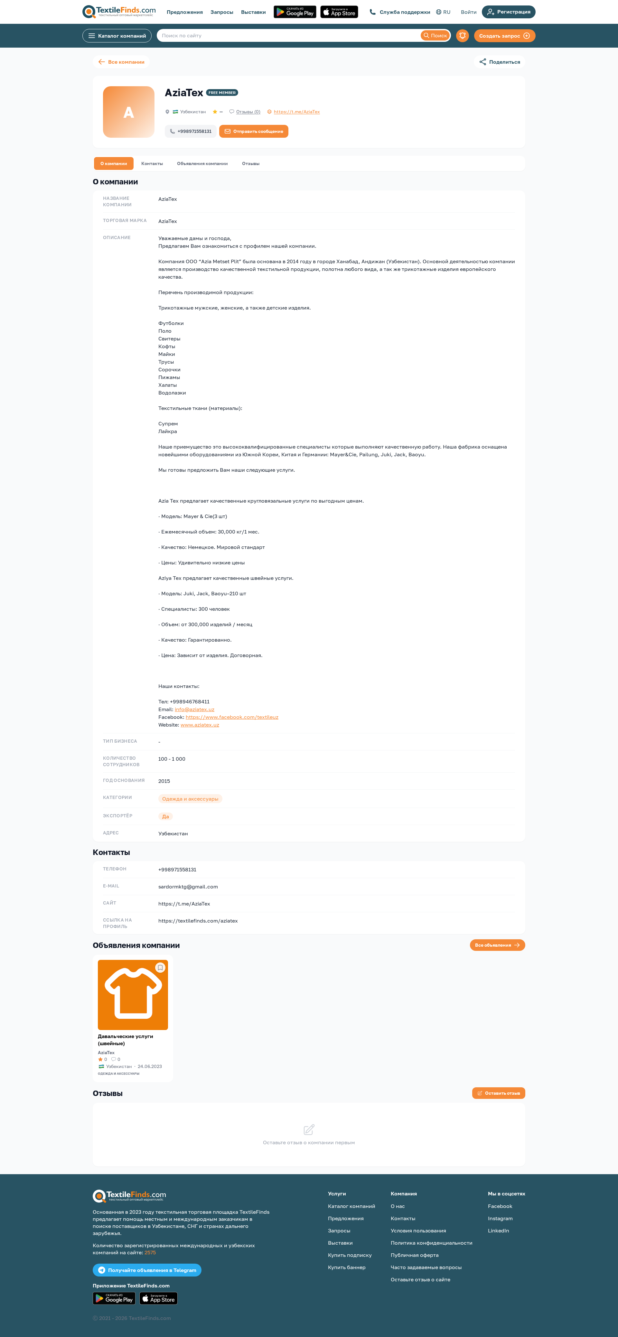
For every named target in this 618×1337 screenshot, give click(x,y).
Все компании (126, 62)
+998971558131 (194, 131)
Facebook (500, 1206)
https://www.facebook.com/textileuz (232, 717)
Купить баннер (347, 1267)
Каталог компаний (122, 35)
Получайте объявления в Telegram (152, 1270)
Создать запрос (499, 35)
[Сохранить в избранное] (160, 967)
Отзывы (250, 163)
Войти (469, 12)
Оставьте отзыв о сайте (420, 1279)
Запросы (222, 12)
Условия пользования (418, 1230)
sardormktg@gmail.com (188, 886)
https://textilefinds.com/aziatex (198, 920)
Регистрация (513, 11)
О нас (398, 1206)
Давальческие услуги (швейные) (125, 1039)
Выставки (253, 12)
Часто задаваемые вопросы (426, 1267)
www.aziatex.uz (200, 724)
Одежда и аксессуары (118, 1073)
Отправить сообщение (258, 131)
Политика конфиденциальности (432, 1243)
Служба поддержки (405, 12)
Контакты (152, 163)
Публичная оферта (415, 1255)
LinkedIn (498, 1230)
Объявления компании (202, 163)
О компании (113, 163)
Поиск (439, 35)
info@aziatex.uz (194, 709)
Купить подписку (350, 1255)
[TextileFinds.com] (118, 12)
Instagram (500, 1218)
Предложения (185, 12)
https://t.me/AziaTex (184, 903)
